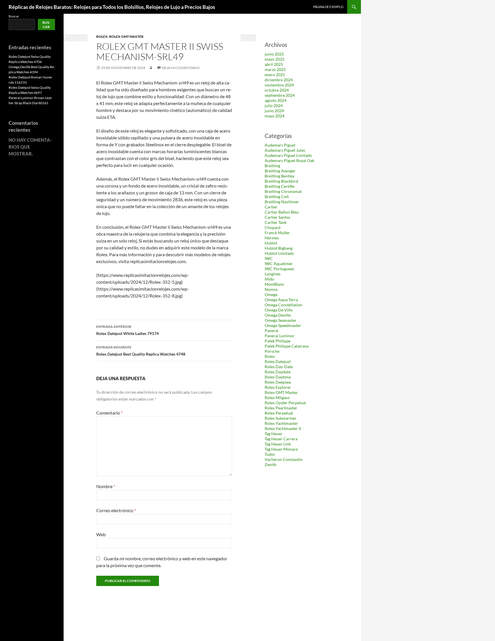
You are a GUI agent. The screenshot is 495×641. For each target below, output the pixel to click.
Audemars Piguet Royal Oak (289, 160)
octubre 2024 (277, 90)
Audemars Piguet (280, 145)
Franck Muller (277, 232)
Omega (271, 294)
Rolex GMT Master (126, 36)
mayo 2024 (274, 115)
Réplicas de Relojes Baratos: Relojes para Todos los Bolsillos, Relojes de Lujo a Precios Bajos (112, 7)
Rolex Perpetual (279, 413)
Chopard (272, 227)
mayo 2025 (274, 59)
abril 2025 (274, 64)
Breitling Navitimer (282, 201)
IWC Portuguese (279, 268)
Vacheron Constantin (283, 459)
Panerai (271, 330)
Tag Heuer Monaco (281, 449)
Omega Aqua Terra (281, 299)
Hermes (272, 237)
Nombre (105, 486)
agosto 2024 (275, 100)
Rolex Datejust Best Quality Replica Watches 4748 (140, 350)
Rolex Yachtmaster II (283, 428)
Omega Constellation (283, 304)
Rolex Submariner (280, 418)
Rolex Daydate (277, 371)
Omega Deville (278, 315)
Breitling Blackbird (281, 181)
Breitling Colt (277, 196)
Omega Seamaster (280, 320)
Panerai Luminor (279, 335)
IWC (269, 258)
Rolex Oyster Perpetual (285, 402)
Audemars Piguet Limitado (288, 155)
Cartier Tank (275, 222)
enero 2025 (275, 74)
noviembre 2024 (279, 84)
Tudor (270, 454)
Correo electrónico (116, 510)
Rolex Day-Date (279, 366)
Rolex (102, 36)
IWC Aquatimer (279, 263)
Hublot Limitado (279, 253)
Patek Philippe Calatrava (287, 346)
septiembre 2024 (280, 95)
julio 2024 (274, 105)
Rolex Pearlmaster (281, 407)
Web (101, 534)
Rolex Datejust (278, 361)
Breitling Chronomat (283, 191)
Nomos (271, 289)
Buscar (14, 16)
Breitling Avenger (280, 170)
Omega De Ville (278, 309)
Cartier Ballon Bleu (282, 212)
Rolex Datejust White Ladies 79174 (127, 330)
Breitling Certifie (279, 186)
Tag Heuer (273, 433)
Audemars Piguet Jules (285, 150)
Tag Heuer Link (278, 443)
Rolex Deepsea (278, 382)
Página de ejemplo (328, 7)
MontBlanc (274, 284)
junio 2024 (274, 110)
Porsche (272, 351)
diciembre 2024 (279, 79)
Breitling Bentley (279, 175)
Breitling (272, 165)
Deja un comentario (181, 68)
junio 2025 (274, 54)
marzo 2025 (275, 69)
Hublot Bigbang (278, 248)
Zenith (270, 464)
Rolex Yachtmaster (281, 423)
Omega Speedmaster (283, 325)
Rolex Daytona (278, 376)
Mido (269, 279)
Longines (272, 273)
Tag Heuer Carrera (281, 438)
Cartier (271, 206)
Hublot (271, 242)
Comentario (109, 412)
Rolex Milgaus (277, 397)
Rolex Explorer (278, 387)
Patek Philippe (277, 340)
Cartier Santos (277, 217)
